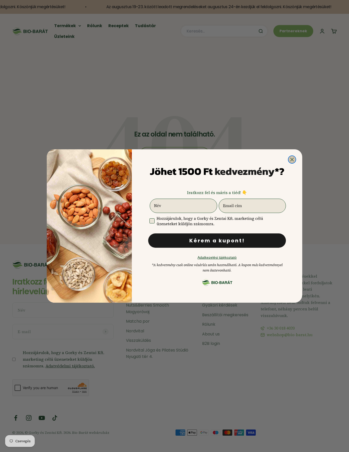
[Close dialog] (292, 159)
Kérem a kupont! (217, 240)
